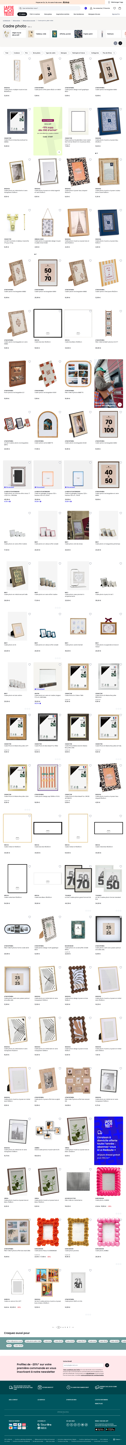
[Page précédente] (53, 1327)
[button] (120, 8)
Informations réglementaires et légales (67, 1439)
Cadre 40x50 (114, 1341)
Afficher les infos (63, 1412)
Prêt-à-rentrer (35, 14)
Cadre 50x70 (81, 1341)
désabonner (90, 1373)
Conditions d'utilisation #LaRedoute (21, 1441)
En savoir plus (112, 1425)
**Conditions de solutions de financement (81, 1441)
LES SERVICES (41, 1399)
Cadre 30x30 (58, 1341)
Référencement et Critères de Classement (45, 1439)
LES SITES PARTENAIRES (101, 1399)
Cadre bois (47, 1341)
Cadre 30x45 (18, 1346)
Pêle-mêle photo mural (14, 1341)
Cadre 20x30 (70, 1341)
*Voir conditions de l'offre (71, 1370)
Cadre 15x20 (103, 1341)
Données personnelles (38, 1441)
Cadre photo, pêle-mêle (45, 20)
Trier (6, 53)
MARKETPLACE (99, 1403)
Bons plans (48, 14)
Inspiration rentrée (62, 14)
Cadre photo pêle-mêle (33, 1341)
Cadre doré (92, 1341)
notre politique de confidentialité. (92, 1375)
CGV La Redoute (8, 1439)
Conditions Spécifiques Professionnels (88, 1439)
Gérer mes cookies (50, 1441)
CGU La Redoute (104, 1439)
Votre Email (67, 1361)
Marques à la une (94, 14)
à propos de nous (71, 1399)
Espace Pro (116, 14)
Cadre (9, 1346)
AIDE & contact (13, 1399)
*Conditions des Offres (63, 1441)
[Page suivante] (73, 1327)
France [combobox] (118, 1439)
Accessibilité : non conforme (101, 1441)
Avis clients (7, 1441)
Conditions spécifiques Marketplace (23, 1439)
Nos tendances (79, 14)
